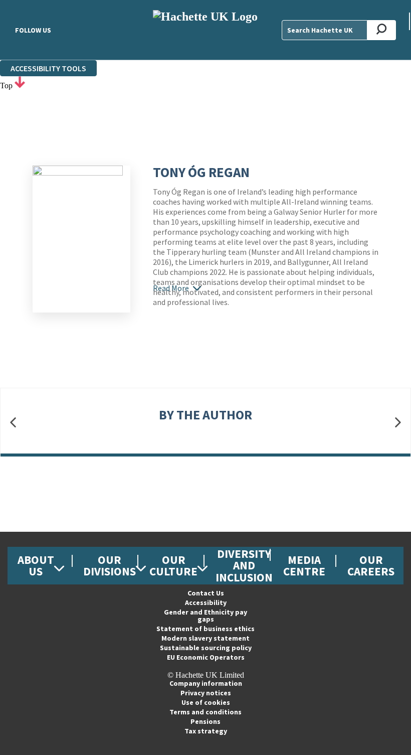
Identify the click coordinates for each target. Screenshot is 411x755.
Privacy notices (205, 692)
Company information (205, 683)
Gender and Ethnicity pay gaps (205, 616)
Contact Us (205, 592)
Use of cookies (205, 702)
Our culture (173, 565)
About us (36, 565)
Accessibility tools (48, 68)
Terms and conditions (205, 711)
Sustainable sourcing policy (206, 647)
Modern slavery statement (205, 638)
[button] (13, 422)
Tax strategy (205, 730)
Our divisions (109, 565)
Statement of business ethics (205, 628)
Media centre (304, 565)
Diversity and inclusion (244, 565)
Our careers (370, 565)
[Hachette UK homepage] (205, 30)
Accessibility (206, 602)
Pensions (205, 721)
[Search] (381, 30)
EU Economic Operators (206, 657)
